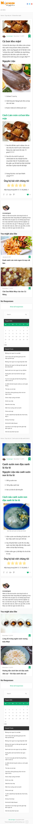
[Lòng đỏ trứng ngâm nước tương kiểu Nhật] (16, 623)
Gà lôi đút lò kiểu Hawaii (11, 423)
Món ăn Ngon (12, 819)
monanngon (9, 36)
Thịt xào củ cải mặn (10, 389)
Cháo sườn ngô (9, 411)
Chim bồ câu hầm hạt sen (12, 431)
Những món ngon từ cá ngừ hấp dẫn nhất (16, 361)
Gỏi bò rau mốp (9, 401)
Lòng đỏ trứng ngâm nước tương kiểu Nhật (15, 640)
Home (2, 15)
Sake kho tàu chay (10, 404)
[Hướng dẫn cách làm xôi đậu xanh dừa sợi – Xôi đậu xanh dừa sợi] (16, 655)
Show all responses (16, 307)
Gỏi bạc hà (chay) (9, 419)
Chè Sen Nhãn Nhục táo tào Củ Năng (14, 293)
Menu (4, 10)
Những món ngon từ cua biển (12, 353)
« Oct (5, 345)
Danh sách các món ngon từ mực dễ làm (16, 261)
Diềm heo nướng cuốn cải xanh (13, 408)
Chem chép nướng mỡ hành (12, 397)
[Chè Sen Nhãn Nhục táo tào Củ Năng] (16, 276)
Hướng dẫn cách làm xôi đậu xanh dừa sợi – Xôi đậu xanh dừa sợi (15, 672)
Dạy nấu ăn (8, 15)
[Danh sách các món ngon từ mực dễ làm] (16, 245)
